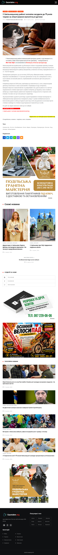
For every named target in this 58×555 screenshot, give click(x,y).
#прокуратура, (40, 127)
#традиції (40, 518)
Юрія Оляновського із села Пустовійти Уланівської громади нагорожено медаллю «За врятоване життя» (29, 382)
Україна (6, 536)
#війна (32, 524)
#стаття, (12, 127)
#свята (33, 518)
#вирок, (29, 127)
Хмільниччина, (10, 405)
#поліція (40, 524)
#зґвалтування (11, 129)
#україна (39, 521)
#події (32, 521)
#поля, (24, 127)
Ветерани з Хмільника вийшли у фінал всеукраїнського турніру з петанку (25, 431)
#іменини (48, 518)
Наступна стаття (28, 257)
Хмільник (9, 429)
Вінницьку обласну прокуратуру (36, 62)
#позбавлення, (18, 127)
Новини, (5, 379)
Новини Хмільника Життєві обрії (14, 19)
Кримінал (6, 543)
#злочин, (47, 127)
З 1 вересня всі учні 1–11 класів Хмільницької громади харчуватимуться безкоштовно (28, 455)
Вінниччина (20, 536)
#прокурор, (34, 127)
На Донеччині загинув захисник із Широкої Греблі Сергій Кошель (22, 407)
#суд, (51, 127)
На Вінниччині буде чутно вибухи (29, 260)
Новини (19, 533)
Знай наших (9, 379)
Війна (15, 405)
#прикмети (47, 524)
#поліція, (5, 129)
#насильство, (6, 127)
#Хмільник (47, 521)
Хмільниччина (7, 540)
